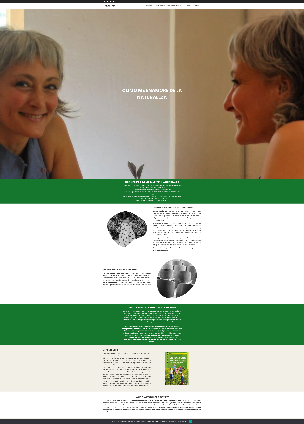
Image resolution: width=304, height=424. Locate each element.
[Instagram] (104, 1)
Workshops (171, 6)
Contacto (196, 6)
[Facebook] (116, 1)
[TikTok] (110, 1)
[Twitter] (113, 1)
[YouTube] (107, 1)
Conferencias (160, 6)
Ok (191, 421)
